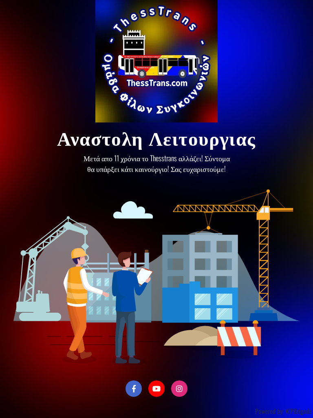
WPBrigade (298, 411)
